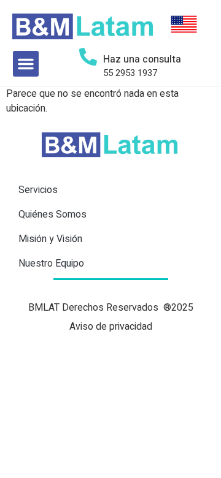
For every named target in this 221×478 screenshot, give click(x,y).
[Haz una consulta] (88, 57)
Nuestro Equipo (51, 263)
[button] (26, 64)
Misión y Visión (50, 239)
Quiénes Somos (52, 214)
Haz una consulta (142, 59)
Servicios (38, 190)
